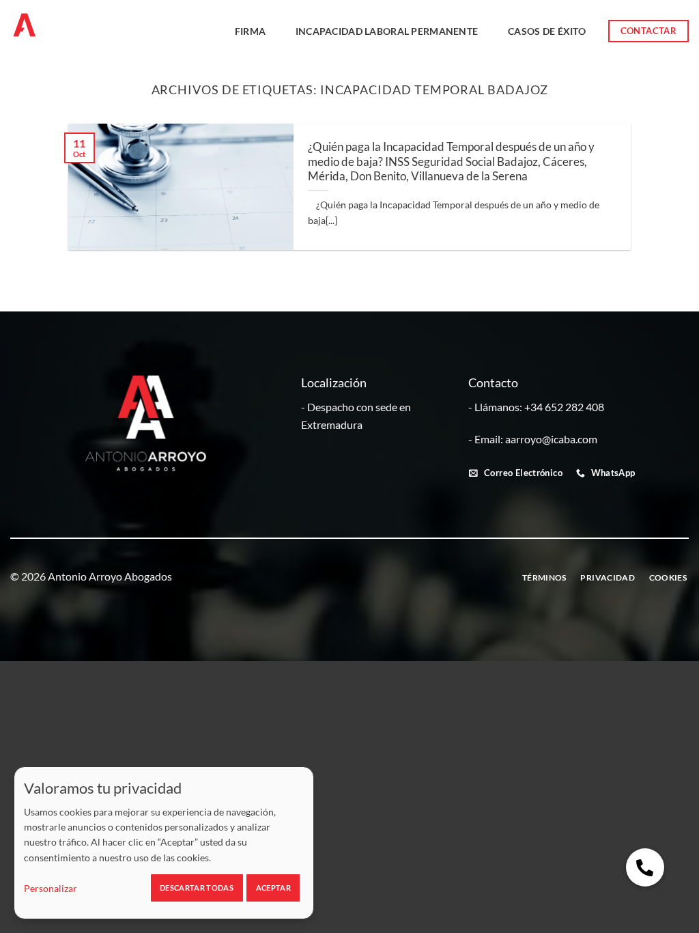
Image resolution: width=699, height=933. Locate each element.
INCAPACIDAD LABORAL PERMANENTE (387, 31)
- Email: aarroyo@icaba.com (532, 438)
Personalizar (50, 888)
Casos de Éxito (547, 31)
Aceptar (273, 887)
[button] (645, 867)
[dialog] (164, 842)
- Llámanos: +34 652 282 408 (536, 406)
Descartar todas (196, 887)
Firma (250, 31)
